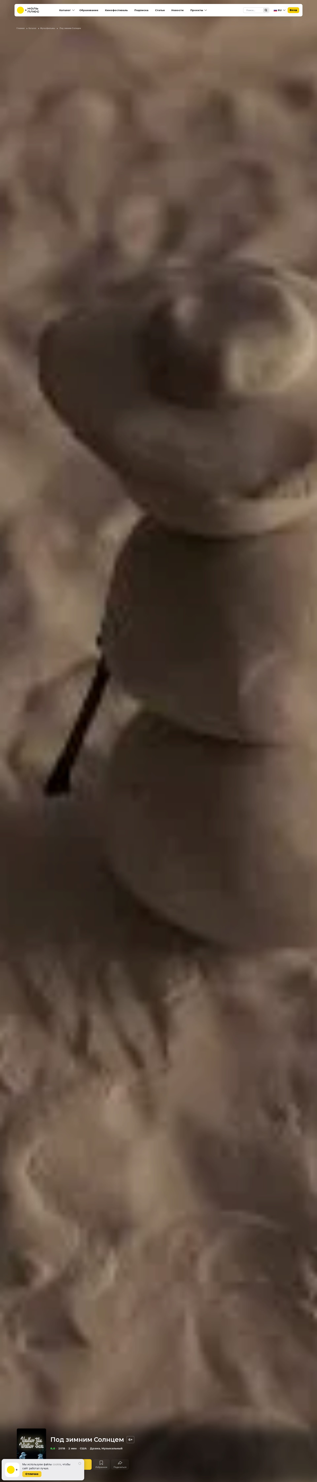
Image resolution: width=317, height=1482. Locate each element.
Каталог (65, 10)
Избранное (101, 1467)
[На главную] (30, 10)
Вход (293, 10)
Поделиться (120, 1467)
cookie (57, 1464)
